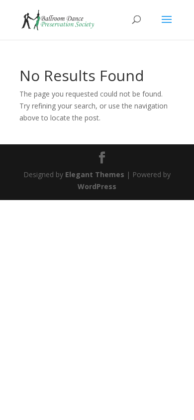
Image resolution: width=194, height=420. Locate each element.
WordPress (97, 186)
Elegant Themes (94, 174)
